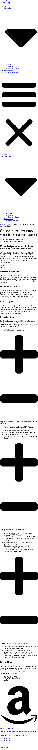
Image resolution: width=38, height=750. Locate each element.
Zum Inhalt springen (6, 1)
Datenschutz (4, 747)
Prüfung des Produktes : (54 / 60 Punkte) (13, 530)
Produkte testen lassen (11, 72)
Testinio (2, 224)
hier (9, 732)
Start (5, 6)
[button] (19, 113)
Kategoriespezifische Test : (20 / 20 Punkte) (14, 643)
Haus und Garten (13, 68)
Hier (1, 735)
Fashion (10, 67)
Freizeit (10, 65)
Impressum (3, 744)
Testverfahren (8, 70)
